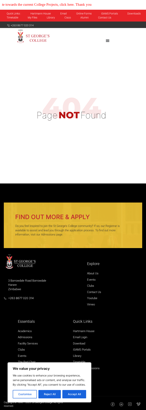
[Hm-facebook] (113, 404)
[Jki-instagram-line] (130, 404)
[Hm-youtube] (121, 404)
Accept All (74, 394)
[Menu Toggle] (108, 40)
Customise (25, 394)
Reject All (50, 394)
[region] (49, 382)
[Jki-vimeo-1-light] (138, 404)
